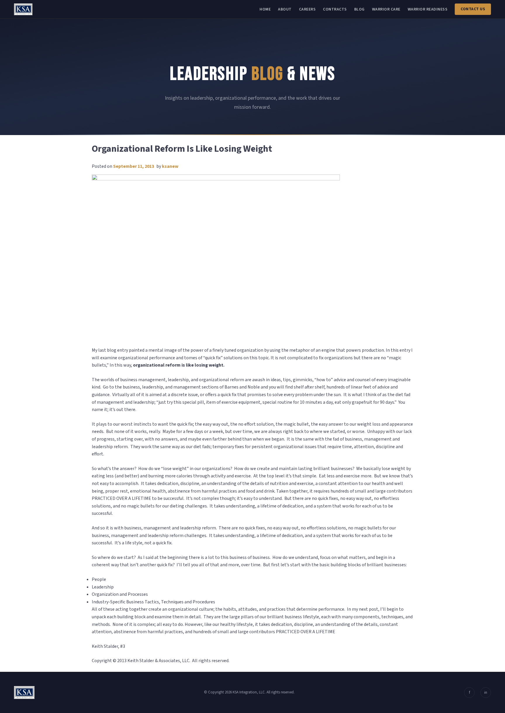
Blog (359, 9)
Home (265, 9)
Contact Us (473, 9)
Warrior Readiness (428, 9)
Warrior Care (386, 9)
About (285, 9)
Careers (307, 9)
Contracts (335, 9)
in (485, 692)
